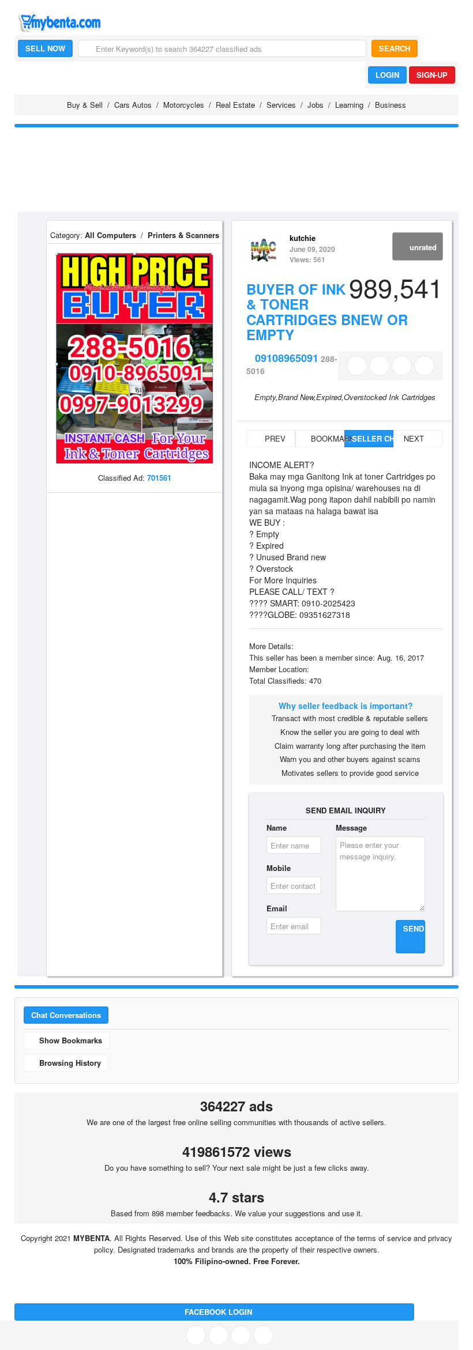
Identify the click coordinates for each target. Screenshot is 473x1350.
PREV (274, 438)
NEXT (415, 438)
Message (351, 827)
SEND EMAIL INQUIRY (346, 810)
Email (276, 908)
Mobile (278, 867)
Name (276, 827)
